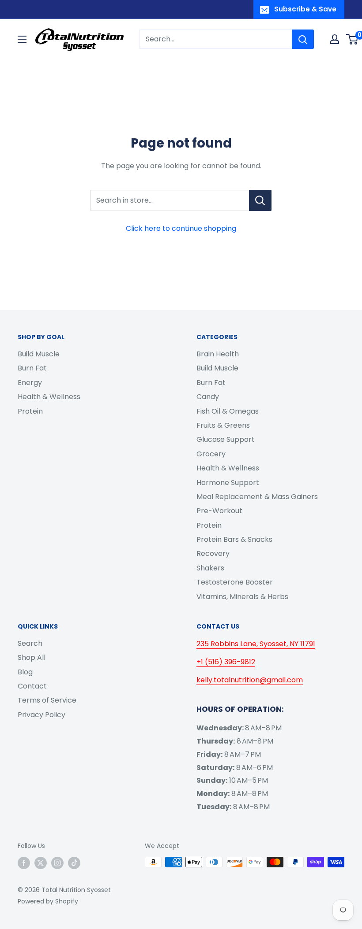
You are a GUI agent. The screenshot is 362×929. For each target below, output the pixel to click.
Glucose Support (225, 439)
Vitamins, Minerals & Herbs (242, 597)
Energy (30, 383)
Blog (25, 672)
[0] (352, 39)
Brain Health (217, 354)
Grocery (211, 454)
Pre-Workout (219, 511)
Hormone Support (227, 482)
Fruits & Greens (223, 425)
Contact (32, 686)
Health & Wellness (49, 397)
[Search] (303, 39)
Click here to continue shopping (181, 228)
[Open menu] (22, 39)
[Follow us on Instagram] (57, 863)
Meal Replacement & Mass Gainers (257, 497)
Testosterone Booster (234, 582)
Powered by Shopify (48, 901)
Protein (30, 411)
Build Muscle (39, 354)
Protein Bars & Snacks (234, 539)
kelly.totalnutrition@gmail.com (249, 680)
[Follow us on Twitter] (40, 863)
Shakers (210, 568)
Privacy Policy (41, 715)
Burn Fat (32, 368)
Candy (207, 397)
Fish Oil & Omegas (227, 411)
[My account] (334, 39)
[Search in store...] (260, 200)
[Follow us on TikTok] (74, 863)
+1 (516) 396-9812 (225, 662)
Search (30, 643)
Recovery (213, 553)
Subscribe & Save (305, 9)
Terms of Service (47, 700)
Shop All (31, 657)
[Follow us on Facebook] (24, 863)
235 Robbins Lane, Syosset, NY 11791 (255, 644)
